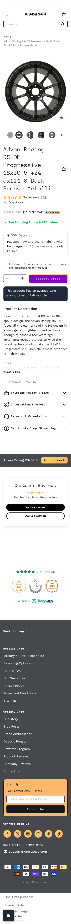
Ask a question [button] (35, 516)
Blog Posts (11, 726)
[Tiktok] (59, 834)
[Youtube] (38, 834)
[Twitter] (17, 834)
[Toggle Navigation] (7, 14)
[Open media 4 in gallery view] (52, 135)
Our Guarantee (14, 678)
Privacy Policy (13, 685)
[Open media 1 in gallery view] (19, 135)
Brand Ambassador (17, 734)
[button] (35, 24)
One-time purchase (19, 897)
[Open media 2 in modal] (35, 91)
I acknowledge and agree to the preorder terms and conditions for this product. (37, 266)
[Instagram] (28, 834)
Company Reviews (17, 764)
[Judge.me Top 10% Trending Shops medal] (52, 586)
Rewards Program (16, 749)
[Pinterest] (48, 834)
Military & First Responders (23, 656)
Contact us (11, 771)
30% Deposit (20, 235)
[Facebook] (7, 834)
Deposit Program (16, 741)
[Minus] (7, 278)
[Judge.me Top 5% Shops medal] (35, 586)
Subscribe (35, 809)
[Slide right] (61, 135)
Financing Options (17, 663)
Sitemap (9, 700)
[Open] (8, 915)
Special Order (14, 905)
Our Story (10, 719)
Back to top (13, 631)
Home (7, 36)
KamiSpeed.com (36, 882)
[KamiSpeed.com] (35, 14)
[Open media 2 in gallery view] (30, 135)
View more (11, 371)
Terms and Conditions (19, 693)
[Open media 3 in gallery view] (41, 135)
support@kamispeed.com (28, 851)
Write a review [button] (35, 507)
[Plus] (22, 278)
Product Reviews (15, 756)
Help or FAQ (12, 670)
